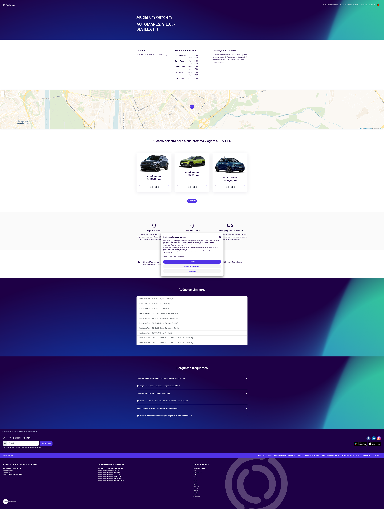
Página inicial (6, 431)
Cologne (196, 484)
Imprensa (299, 455)
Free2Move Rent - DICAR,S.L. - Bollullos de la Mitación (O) (159, 313)
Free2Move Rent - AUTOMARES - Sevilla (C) (154, 304)
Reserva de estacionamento (284, 455)
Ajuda (259, 455)
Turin (195, 478)
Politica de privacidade (330, 455)
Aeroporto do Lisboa (8, 470)
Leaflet (360, 128)
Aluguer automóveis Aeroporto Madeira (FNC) (110, 478)
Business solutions (368, 5)
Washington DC (198, 472)
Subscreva (46, 443)
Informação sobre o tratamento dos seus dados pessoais (22, 447)
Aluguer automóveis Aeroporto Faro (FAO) (109, 470)
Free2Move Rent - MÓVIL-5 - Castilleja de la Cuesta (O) (158, 318)
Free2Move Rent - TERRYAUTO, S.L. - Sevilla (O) (155, 333)
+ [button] (3, 92)
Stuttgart (196, 494)
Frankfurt (196, 488)
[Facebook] (368, 438)
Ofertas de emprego (312, 455)
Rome (195, 476)
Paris (195, 470)
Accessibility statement (371, 455)
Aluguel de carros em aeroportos (110, 468)
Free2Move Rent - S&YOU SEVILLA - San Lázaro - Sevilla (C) (160, 328)
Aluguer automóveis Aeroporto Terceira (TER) (109, 476)
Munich (196, 492)
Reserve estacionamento (12, 468)
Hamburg (196, 490)
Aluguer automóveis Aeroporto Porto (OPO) (109, 472)
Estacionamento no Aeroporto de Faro (12, 474)
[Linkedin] (374, 438)
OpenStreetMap (368, 128)
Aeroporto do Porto (7, 472)
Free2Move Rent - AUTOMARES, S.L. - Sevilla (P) (156, 299)
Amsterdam (197, 496)
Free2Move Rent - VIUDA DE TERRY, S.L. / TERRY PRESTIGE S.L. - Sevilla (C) (166, 338)
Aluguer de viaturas (330, 5)
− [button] (3, 95)
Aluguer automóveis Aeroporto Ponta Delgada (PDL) (111, 480)
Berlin (195, 482)
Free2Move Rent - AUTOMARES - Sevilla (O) (154, 308)
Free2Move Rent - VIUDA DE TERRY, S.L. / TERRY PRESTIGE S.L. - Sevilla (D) (166, 343)
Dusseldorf (196, 486)
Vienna (195, 480)
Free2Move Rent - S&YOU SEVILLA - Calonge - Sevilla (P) (159, 323)
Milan (195, 474)
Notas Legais (267, 455)
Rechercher (154, 187)
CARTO (381, 128)
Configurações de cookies (350, 455)
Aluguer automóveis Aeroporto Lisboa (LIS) (109, 474)
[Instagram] (379, 438)
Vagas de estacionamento (349, 5)
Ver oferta (192, 201)
